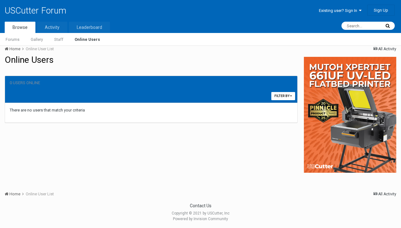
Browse (20, 27)
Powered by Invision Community (200, 219)
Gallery (37, 39)
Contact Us (200, 205)
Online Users (87, 39)
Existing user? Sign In (339, 10)
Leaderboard (89, 27)
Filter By (282, 96)
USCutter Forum (35, 10)
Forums (12, 39)
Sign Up (381, 10)
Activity (52, 27)
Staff (58, 39)
